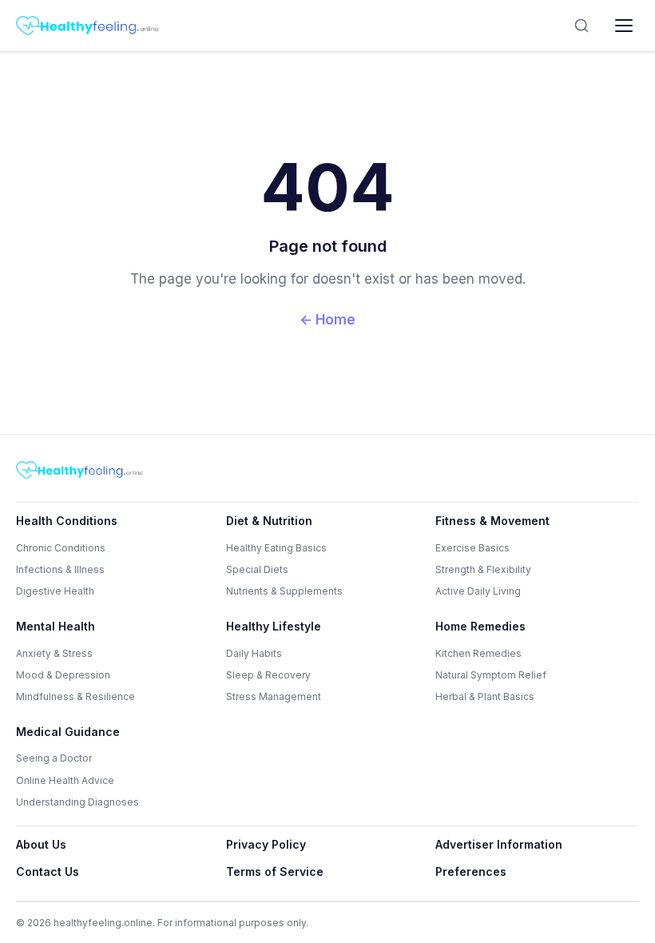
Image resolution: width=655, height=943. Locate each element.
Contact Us (47, 871)
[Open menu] (624, 25)
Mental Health (55, 626)
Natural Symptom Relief (490, 675)
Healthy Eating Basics (276, 548)
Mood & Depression (63, 675)
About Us (41, 844)
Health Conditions (66, 520)
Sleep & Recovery (268, 675)
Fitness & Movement (492, 520)
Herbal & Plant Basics (484, 696)
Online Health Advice (65, 780)
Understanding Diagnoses (77, 802)
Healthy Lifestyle (273, 626)
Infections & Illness (60, 569)
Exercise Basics (472, 548)
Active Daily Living (478, 591)
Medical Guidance (68, 731)
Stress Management (273, 696)
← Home (327, 320)
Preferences (470, 871)
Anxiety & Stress (54, 653)
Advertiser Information (498, 844)
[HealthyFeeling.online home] (88, 26)
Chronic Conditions (60, 548)
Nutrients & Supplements (284, 591)
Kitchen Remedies (478, 653)
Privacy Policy (266, 844)
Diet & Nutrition (269, 520)
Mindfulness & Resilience (75, 696)
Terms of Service (275, 871)
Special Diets (257, 569)
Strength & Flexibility (483, 569)
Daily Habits (254, 653)
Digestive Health (55, 591)
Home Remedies (480, 626)
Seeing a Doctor (54, 758)
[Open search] (581, 25)
